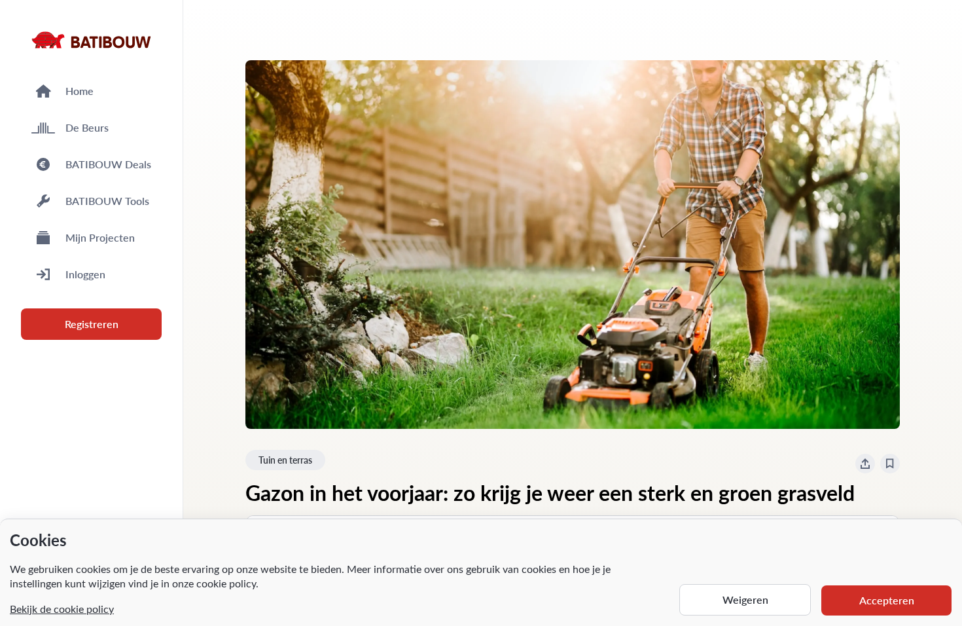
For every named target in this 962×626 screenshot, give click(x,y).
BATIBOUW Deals (108, 164)
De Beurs (87, 127)
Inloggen (85, 274)
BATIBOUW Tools (107, 200)
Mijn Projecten (100, 237)
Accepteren (886, 600)
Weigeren (745, 599)
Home (79, 90)
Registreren (91, 323)
